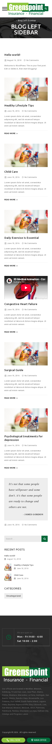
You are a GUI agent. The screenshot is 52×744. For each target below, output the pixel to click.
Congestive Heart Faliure (20, 304)
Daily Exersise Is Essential (21, 237)
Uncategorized (13, 596)
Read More (9, 133)
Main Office (40, 740)
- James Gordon (33, 514)
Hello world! (12, 54)
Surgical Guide (13, 370)
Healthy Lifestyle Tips (19, 105)
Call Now (14, 740)
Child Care (11, 171)
